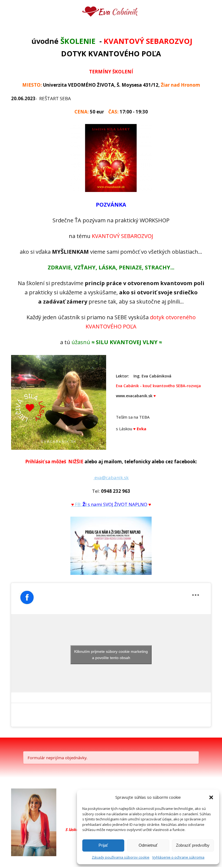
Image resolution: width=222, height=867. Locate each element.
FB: (111, 504)
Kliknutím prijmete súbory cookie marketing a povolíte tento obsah (111, 654)
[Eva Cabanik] (111, 12)
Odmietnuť (148, 845)
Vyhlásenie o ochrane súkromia (178, 857)
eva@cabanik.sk (111, 477)
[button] (211, 797)
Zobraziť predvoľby (193, 845)
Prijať (103, 845)
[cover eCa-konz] (111, 546)
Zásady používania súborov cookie (120, 857)
